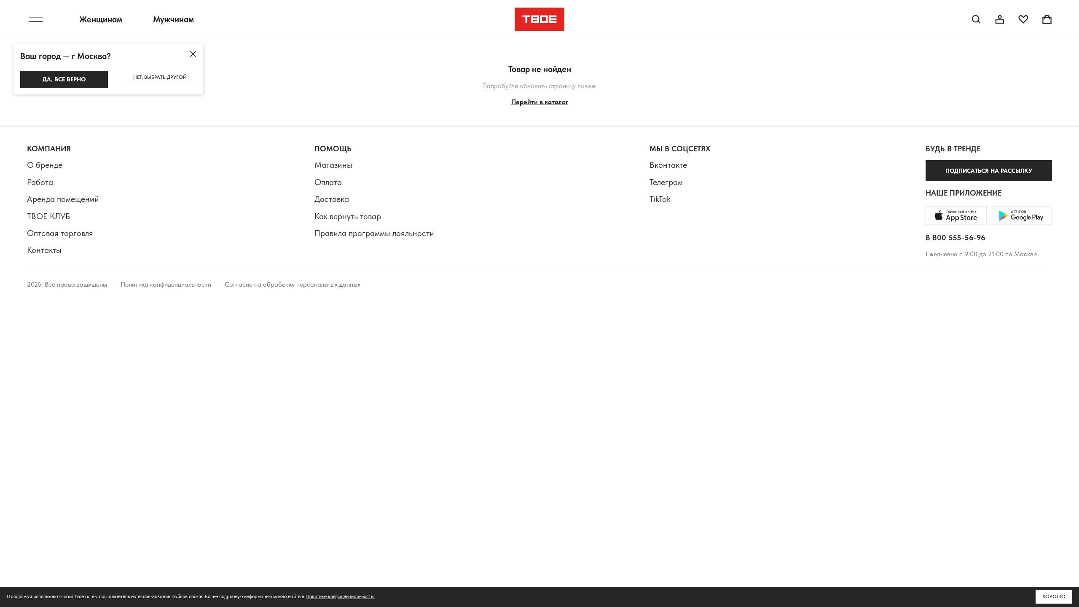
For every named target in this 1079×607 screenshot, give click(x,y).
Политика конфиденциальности (166, 284)
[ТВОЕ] (540, 19)
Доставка (331, 199)
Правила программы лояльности (374, 233)
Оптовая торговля (60, 233)
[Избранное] (1023, 19)
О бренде (44, 165)
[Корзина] (1047, 19)
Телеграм (666, 182)
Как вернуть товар (347, 216)
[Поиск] (976, 19)
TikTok (660, 199)
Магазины (333, 165)
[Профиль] (1000, 19)
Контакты (44, 250)
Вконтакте (668, 165)
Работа (40, 182)
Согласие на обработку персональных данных (292, 284)
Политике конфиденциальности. (340, 596)
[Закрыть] (193, 54)
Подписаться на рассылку (988, 170)
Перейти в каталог (539, 102)
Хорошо (1054, 596)
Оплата (328, 182)
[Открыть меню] (36, 19)
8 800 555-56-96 (955, 237)
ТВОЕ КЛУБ (48, 216)
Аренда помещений (63, 199)
